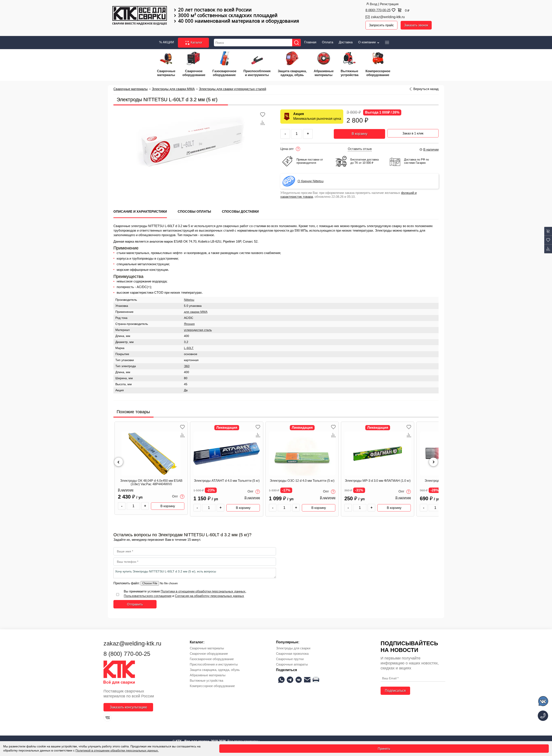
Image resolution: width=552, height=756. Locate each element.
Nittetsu (189, 299)
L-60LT (189, 348)
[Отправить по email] (307, 680)
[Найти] (296, 42)
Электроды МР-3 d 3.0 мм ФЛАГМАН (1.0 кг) (302, 480)
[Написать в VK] (543, 701)
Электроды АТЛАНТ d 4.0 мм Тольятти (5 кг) (151, 480)
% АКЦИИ (166, 42)
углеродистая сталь (198, 330)
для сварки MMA (195, 311)
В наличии (431, 149)
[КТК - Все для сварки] (139, 16)
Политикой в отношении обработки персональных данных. (117, 750)
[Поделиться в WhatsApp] (281, 680)
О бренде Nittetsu (310, 181)
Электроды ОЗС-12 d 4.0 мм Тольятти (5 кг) (226, 480)
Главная (310, 42)
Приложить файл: (127, 583)
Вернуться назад (426, 89)
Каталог (196, 42)
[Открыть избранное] (393, 10)
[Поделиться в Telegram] (290, 680)
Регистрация (389, 4)
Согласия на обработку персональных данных (209, 596)
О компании (367, 42)
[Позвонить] (543, 715)
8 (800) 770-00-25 (377, 10)
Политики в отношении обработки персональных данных (203, 591)
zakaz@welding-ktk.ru (388, 17)
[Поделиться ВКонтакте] (298, 680)
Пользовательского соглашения (147, 596)
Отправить (135, 604)
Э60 (187, 366)
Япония (189, 324)
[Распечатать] (316, 680)
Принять (384, 748)
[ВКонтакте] (107, 718)
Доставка (346, 42)
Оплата (327, 42)
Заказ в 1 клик (412, 133)
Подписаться (395, 690)
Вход (373, 4)
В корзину (359, 134)
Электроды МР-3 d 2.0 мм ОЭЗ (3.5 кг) (377, 480)
